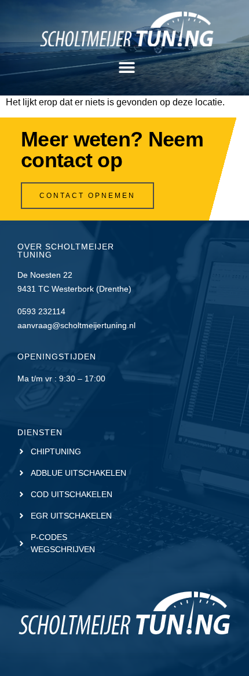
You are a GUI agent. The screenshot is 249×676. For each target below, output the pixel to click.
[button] (126, 67)
